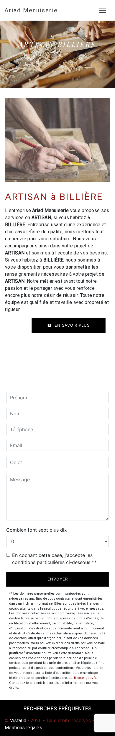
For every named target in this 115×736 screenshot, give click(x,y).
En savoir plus (71, 325)
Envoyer (57, 579)
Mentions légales (23, 727)
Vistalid (18, 720)
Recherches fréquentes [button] (58, 709)
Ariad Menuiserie (31, 10)
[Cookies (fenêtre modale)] (2, 732)
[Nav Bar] (103, 10)
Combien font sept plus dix (36, 530)
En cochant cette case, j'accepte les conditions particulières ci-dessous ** (54, 558)
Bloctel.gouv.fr (85, 678)
